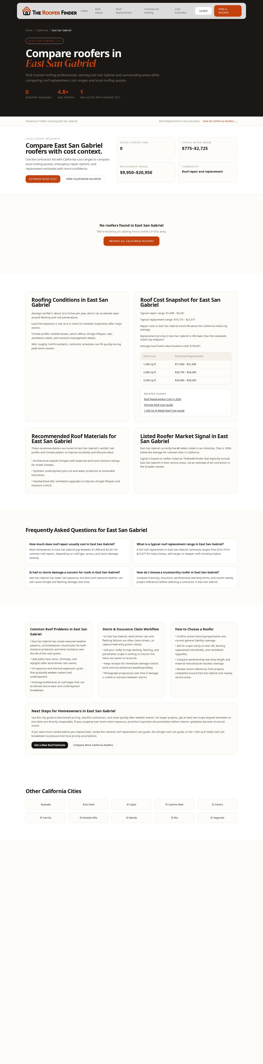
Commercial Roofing (151, 10)
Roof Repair (99, 10)
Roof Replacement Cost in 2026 (162, 399)
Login (203, 10)
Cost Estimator (180, 10)
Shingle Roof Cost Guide (158, 405)
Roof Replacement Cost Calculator (179, 121)
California (42, 30)
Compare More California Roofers (93, 745)
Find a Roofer (223, 10)
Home (29, 30)
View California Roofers (83, 179)
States (84, 10)
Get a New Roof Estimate (49, 745)
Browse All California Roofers (131, 241)
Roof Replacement (124, 10)
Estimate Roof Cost (43, 179)
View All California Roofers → (220, 121)
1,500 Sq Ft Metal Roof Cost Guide (164, 410)
